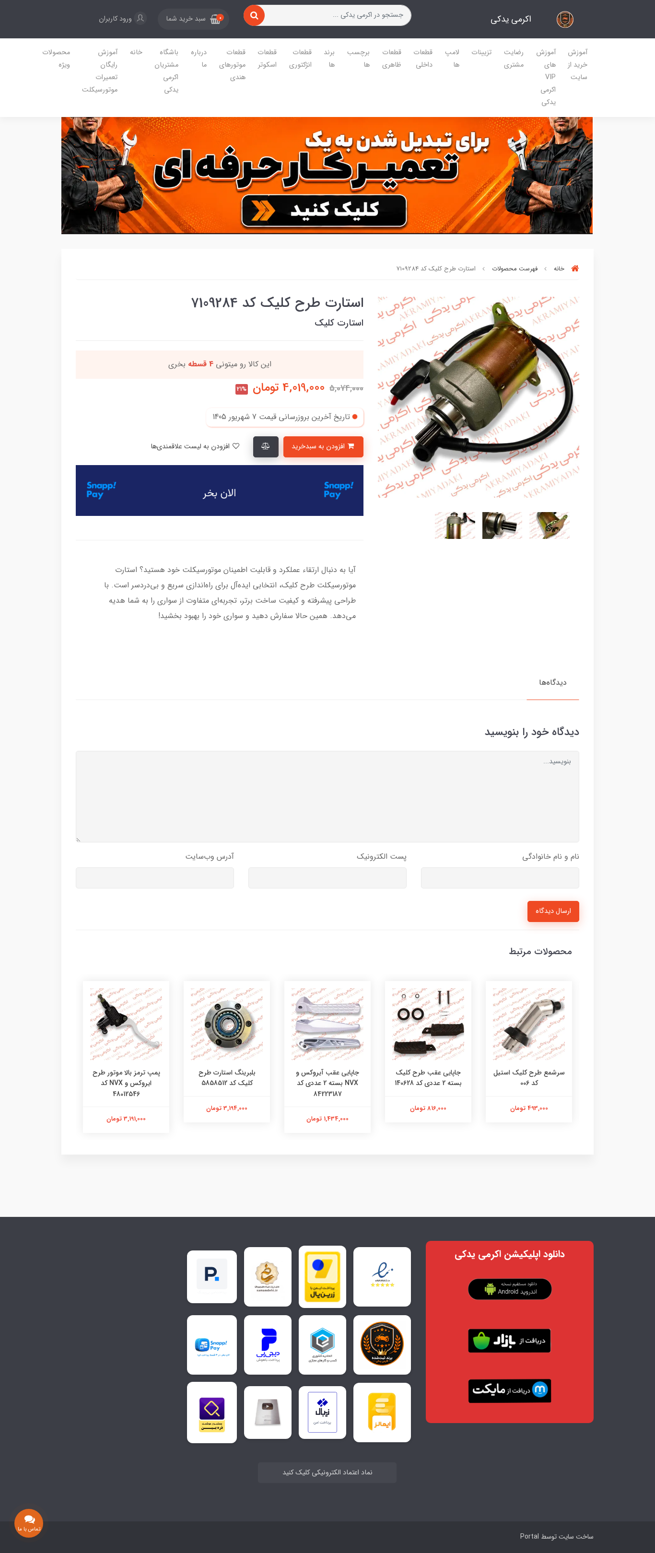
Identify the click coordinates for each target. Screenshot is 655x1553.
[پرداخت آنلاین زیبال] (322, 1412)
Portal (529, 1536)
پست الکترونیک (382, 857)
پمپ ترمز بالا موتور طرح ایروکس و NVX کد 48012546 (126, 1083)
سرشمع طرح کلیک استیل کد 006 (529, 1077)
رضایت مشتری (514, 58)
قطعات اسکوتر (267, 58)
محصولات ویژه (56, 58)
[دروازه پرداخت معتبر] (322, 1276)
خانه (136, 52)
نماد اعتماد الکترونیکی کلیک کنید (327, 1472)
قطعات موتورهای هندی (232, 65)
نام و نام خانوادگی (550, 857)
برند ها (329, 58)
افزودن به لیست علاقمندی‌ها (191, 446)
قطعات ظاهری (391, 58)
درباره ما (199, 58)
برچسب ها (358, 58)
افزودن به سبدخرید (319, 446)
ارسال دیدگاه (553, 911)
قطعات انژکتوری (300, 58)
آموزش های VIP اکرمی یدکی (546, 77)
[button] (193, 19)
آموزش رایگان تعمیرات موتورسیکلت (99, 71)
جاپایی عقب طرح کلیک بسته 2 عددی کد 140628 (428, 1077)
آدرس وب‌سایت (209, 857)
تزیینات (481, 52)
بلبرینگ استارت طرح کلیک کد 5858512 (227, 1077)
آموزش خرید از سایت (577, 65)
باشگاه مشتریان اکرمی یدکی (166, 71)
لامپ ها (452, 58)
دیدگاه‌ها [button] (553, 683)
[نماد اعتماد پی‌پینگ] (212, 1277)
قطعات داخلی (423, 58)
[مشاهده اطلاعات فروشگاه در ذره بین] (212, 1412)
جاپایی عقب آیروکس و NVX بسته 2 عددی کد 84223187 (327, 1083)
